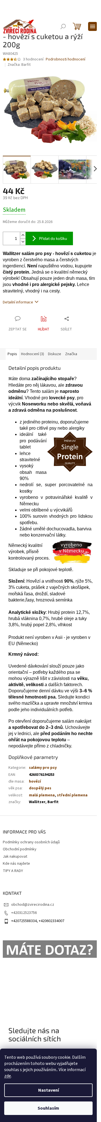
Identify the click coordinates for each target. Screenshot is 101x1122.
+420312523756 (24, 913)
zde (7, 1076)
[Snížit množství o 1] (23, 241)
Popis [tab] (12, 354)
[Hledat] (63, 26)
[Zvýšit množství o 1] (23, 235)
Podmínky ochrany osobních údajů (31, 842)
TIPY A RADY (13, 871)
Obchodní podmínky (19, 849)
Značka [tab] (71, 354)
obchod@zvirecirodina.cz (32, 904)
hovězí (35, 781)
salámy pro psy (43, 767)
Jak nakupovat (15, 856)
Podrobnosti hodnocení (65, 59)
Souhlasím (48, 1108)
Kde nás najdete (16, 863)
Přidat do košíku (53, 238)
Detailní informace (18, 302)
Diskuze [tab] (54, 354)
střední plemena (72, 795)
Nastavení (48, 1090)
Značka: (19, 64)
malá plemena (42, 795)
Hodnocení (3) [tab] (32, 354)
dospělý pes (40, 788)
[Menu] (92, 26)
